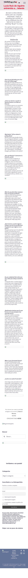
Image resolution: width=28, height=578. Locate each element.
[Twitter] (24, 550)
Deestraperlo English (9, 499)
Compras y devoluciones (10, 565)
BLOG (14, 556)
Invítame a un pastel (14, 463)
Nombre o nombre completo (9, 485)
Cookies (19, 565)
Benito (17, 158)
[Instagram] (21, 553)
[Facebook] (21, 550)
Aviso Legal (22, 564)
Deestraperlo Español (10, 497)
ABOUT (14, 552)
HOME (14, 550)
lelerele (16, 286)
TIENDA (14, 553)
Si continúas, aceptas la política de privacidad (12, 503)
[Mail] (24, 553)
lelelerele (14, 39)
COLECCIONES (15, 555)
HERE (19, 418)
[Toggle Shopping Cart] (19, 3)
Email (3, 491)
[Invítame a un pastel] (14, 442)
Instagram (11, 139)
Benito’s (7, 137)
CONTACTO (14, 558)
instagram (7, 161)
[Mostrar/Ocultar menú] (24, 2)
